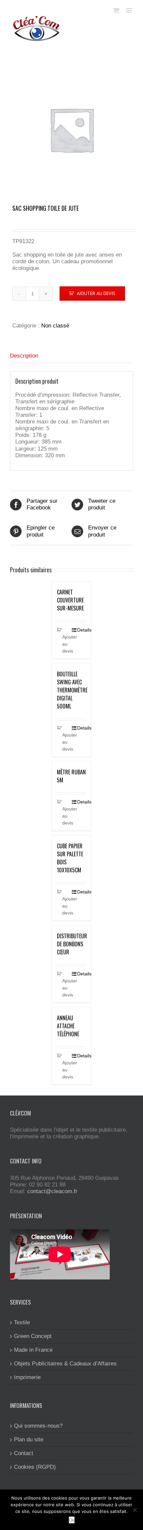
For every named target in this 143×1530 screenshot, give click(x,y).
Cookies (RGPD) (35, 1467)
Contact (23, 1453)
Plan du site (28, 1439)
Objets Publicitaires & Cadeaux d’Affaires (65, 1363)
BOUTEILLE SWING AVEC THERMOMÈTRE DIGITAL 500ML (72, 690)
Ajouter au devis (96, 293)
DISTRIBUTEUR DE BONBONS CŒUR (72, 944)
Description (24, 356)
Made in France (33, 1350)
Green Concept (33, 1336)
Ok (71, 1520)
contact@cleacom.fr (52, 1191)
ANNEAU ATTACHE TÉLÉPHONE (68, 1026)
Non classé (55, 325)
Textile (22, 1322)
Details (81, 630)
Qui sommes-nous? (38, 1426)
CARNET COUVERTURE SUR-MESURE (70, 600)
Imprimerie (27, 1377)
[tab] (71, 356)
